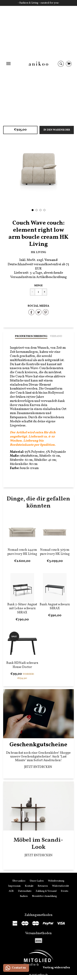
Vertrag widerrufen (56, 968)
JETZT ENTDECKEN (38, 767)
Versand (56, 336)
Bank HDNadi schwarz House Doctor (22, 665)
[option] (38, 169)
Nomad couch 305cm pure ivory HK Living (55, 552)
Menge (38, 285)
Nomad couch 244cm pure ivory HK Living (22, 552)
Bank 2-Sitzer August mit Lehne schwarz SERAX (22, 608)
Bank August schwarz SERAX (55, 606)
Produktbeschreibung (31, 336)
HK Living (38, 252)
